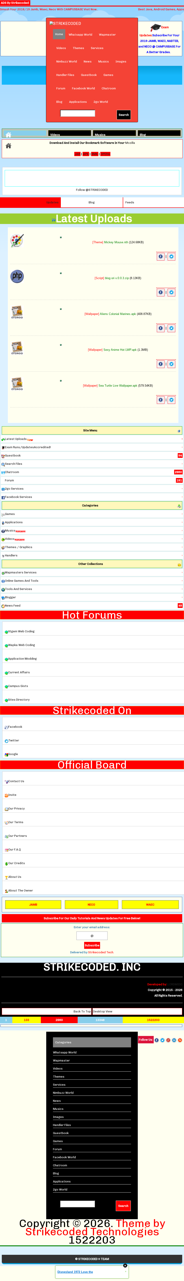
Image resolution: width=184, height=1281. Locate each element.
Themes (78, 48)
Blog (59, 101)
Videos (61, 48)
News (88, 61)
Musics (103, 61)
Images (121, 61)
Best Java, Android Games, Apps (161, 9)
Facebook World (83, 88)
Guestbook (89, 75)
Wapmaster (107, 34)
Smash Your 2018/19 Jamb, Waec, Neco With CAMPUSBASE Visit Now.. (49, 9)
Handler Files (65, 75)
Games (108, 75)
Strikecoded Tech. (101, 952)
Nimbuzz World (66, 61)
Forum (60, 88)
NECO (91, 904)
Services (97, 48)
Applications (78, 101)
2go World (101, 101)
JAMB (33, 904)
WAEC (150, 904)
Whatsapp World (80, 34)
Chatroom (109, 88)
